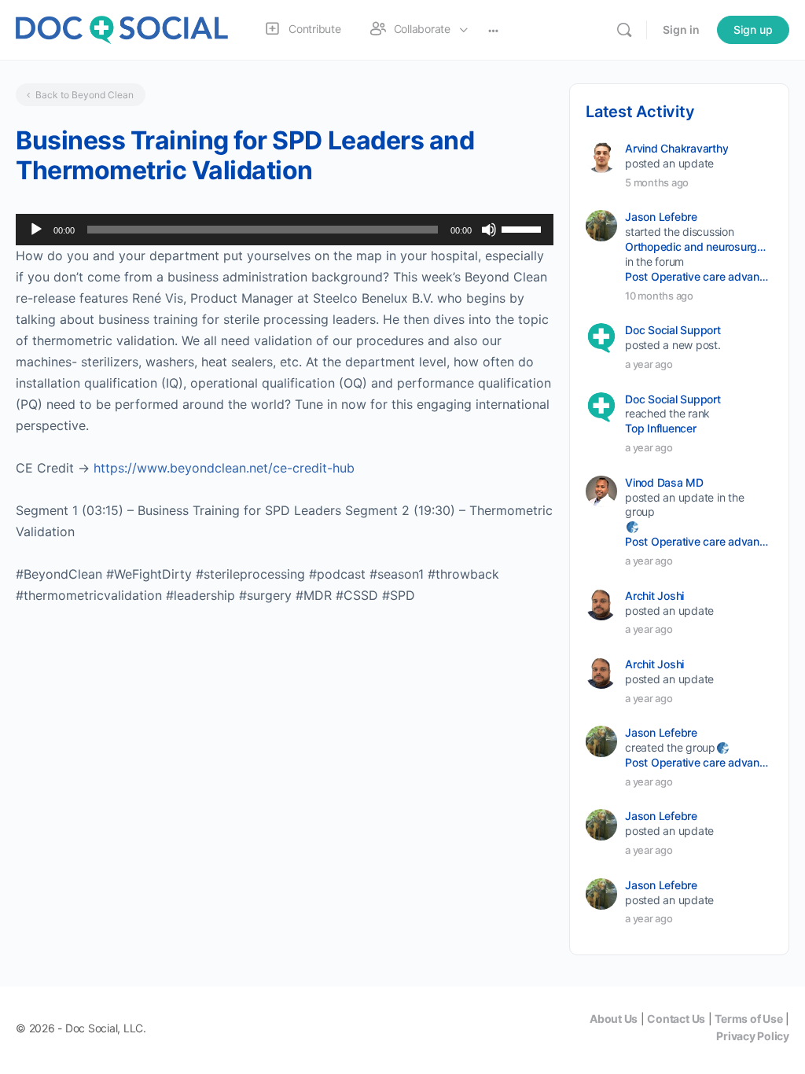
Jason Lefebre (661, 216)
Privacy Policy (752, 1036)
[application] (284, 229)
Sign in (681, 29)
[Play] (36, 229)
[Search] (624, 29)
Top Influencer (661, 428)
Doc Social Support (673, 330)
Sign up (753, 29)
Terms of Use (748, 1018)
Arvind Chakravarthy (676, 148)
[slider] (524, 228)
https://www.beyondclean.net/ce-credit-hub (224, 468)
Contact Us (676, 1018)
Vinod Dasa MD (664, 482)
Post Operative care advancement (697, 276)
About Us (614, 1018)
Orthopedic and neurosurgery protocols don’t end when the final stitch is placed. (697, 246)
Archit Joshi (654, 595)
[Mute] (489, 229)
